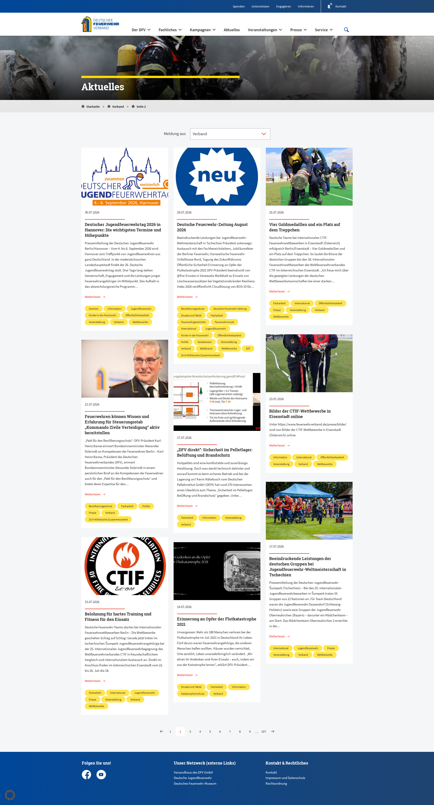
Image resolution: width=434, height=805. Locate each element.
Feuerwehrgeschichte (193, 322)
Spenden (239, 6)
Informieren (306, 6)
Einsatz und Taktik (191, 315)
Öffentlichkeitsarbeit (137, 315)
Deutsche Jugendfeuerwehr (193, 778)
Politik (185, 342)
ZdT (248, 348)
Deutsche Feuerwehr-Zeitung (230, 308)
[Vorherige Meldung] (161, 731)
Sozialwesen (205, 342)
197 (263, 731)
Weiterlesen (93, 297)
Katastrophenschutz (192, 693)
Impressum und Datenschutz (285, 778)
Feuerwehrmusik (224, 322)
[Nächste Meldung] (272, 731)
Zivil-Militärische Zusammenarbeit (200, 355)
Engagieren (283, 6)
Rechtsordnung (276, 783)
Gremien (94, 308)
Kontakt (271, 772)
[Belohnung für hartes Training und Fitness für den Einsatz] (124, 566)
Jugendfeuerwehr (141, 308)
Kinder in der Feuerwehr (102, 315)
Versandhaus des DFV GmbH (193, 772)
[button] (10, 795)
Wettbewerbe (140, 322)
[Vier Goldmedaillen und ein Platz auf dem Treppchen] (309, 177)
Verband (118, 106)
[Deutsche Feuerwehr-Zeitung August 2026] (217, 177)
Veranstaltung (97, 322)
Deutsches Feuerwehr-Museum (195, 783)
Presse (277, 310)
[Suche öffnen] (346, 30)
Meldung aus (175, 133)
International (188, 328)
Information (115, 308)
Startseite (93, 106)
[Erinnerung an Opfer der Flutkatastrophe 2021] (217, 571)
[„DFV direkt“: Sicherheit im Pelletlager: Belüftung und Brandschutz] (217, 402)
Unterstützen (260, 6)
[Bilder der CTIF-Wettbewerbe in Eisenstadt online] (309, 363)
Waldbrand (206, 348)
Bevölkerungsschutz (192, 308)
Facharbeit (217, 315)
